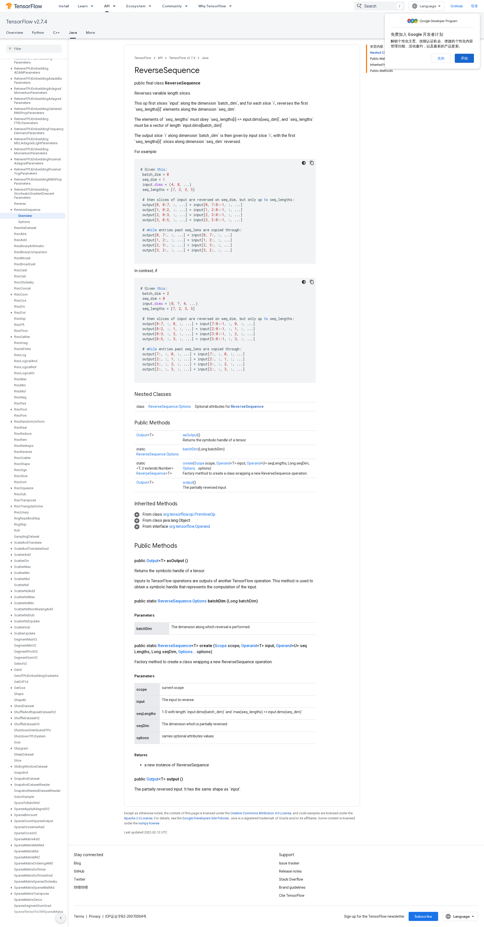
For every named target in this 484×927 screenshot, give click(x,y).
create (188, 463)
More (90, 32)
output (188, 482)
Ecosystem (135, 6)
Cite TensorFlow (292, 895)
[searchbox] (34, 49)
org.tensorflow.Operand (189, 526)
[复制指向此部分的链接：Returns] (152, 755)
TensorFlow (142, 58)
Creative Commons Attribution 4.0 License (260, 813)
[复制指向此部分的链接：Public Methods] (175, 423)
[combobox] (379, 6)
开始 (464, 58)
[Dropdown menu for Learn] (93, 6)
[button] (33, 71)
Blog (77, 863)
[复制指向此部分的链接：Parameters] (160, 615)
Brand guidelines (292, 887)
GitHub (456, 6)
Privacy (95, 916)
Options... (190, 468)
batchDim (190, 449)
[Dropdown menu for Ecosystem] (151, 6)
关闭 (440, 58)
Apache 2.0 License (138, 818)
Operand (223, 463)
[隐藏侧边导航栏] (61, 918)
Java (73, 32)
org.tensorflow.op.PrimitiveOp (189, 514)
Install (64, 6)
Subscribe (423, 916)
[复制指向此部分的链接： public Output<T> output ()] (189, 779)
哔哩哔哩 (81, 887)
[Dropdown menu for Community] (188, 6)
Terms (79, 916)
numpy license (148, 823)
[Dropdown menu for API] (116, 6)
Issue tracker (289, 863)
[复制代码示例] (312, 163)
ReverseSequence (247, 406)
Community (172, 6)
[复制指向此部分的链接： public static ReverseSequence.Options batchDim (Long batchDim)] (264, 601)
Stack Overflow (291, 879)
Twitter (79, 879)
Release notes (290, 871)
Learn (82, 6)
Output (141, 435)
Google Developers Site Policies (205, 818)
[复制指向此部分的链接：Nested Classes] (176, 395)
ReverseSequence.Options (169, 406)
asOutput (190, 435)
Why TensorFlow (212, 6)
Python (38, 32)
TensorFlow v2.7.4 (26, 22)
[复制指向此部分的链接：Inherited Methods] (182, 504)
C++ (56, 32)
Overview (14, 32)
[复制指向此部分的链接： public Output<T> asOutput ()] (194, 561)
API (107, 6)
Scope (199, 463)
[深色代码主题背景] (304, 163)
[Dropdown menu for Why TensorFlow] (232, 6)
